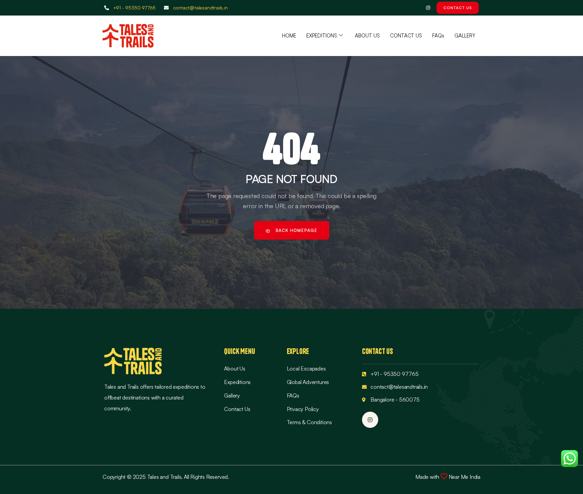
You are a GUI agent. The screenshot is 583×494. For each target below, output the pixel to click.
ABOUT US (367, 35)
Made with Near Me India (447, 476)
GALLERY (464, 35)
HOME (289, 35)
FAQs (438, 35)
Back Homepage (295, 230)
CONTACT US (406, 35)
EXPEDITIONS (321, 35)
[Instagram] (428, 8)
